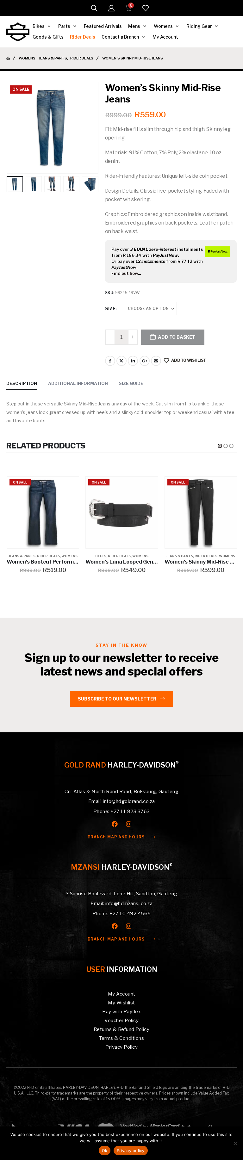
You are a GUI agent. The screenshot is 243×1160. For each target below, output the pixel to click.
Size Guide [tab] (131, 383)
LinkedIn (133, 361)
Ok (105, 1150)
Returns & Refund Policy (122, 1029)
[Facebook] (115, 824)
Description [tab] (21, 383)
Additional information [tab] (78, 383)
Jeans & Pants (22, 556)
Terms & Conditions (121, 1038)
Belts (100, 556)
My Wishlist (121, 1003)
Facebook (110, 361)
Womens (69, 556)
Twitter (121, 361)
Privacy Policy (121, 1047)
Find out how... (126, 273)
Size (110, 308)
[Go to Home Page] (8, 58)
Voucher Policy (121, 1020)
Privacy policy (131, 1150)
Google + (145, 361)
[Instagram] (129, 824)
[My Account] (111, 8)
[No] (235, 1143)
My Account (121, 994)
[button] (94, 8)
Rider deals (48, 556)
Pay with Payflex (121, 1012)
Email (156, 361)
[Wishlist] (145, 8)
